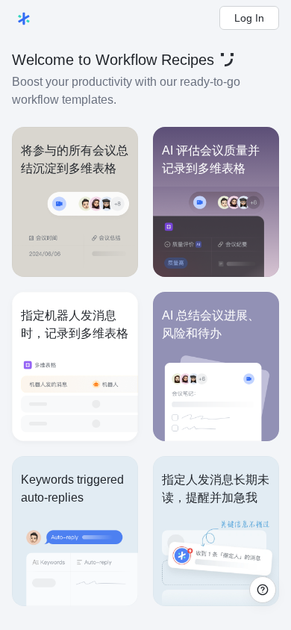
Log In (249, 18)
